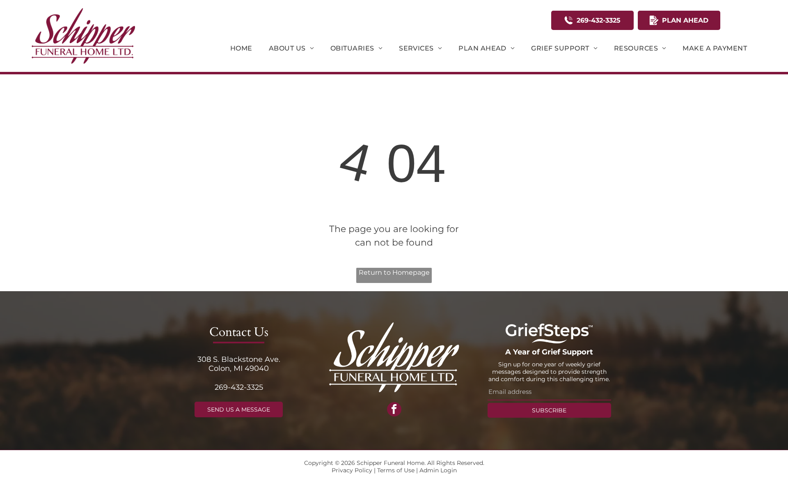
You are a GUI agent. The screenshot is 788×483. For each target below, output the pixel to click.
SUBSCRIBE (549, 410)
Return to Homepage (394, 272)
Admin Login (438, 470)
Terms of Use (396, 470)
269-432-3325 (239, 387)
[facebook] (394, 410)
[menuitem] (241, 48)
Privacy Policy (352, 470)
